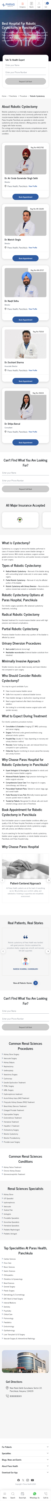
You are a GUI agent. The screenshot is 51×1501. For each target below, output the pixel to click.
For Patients (7, 1447)
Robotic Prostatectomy (12, 1137)
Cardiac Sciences (10, 1258)
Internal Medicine (10, 1302)
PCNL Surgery (9, 1086)
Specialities (6, 1453)
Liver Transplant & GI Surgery (14, 1334)
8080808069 (16, 1396)
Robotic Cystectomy (11, 1133)
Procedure (23, 96)
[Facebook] (18, 1480)
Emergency (23, 7)
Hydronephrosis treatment (13, 1094)
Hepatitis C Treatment (11, 1125)
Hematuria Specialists (11, 1225)
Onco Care (7, 1262)
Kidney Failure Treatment (12, 1167)
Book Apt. (22, 1497)
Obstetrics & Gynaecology (13, 1279)
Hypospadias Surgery (11, 1114)
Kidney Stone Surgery (11, 1054)
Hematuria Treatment (11, 1121)
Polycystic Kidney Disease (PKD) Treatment (19, 1102)
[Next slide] (48, 880)
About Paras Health (10, 1466)
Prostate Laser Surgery (12, 1141)
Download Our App (10, 1472)
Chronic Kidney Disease (12, 1170)
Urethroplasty (8, 1070)
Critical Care (8, 1314)
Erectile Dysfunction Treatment (15, 1082)
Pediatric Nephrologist (12, 1229)
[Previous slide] (2, 880)
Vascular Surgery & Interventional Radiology (19, 1338)
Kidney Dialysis (9, 1062)
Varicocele (7, 1206)
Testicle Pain (8, 1209)
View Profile (33, 186)
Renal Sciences (9, 1283)
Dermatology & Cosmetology (14, 1294)
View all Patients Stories (22, 983)
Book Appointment (25, 196)
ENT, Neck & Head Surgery (13, 1298)
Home (4, 96)
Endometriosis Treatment (13, 1117)
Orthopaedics (8, 1275)
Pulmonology (8, 1318)
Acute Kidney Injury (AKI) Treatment (16, 1098)
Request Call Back (25, 81)
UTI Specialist (8, 1198)
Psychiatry (7, 1310)
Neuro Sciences (9, 1266)
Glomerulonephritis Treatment (14, 1174)
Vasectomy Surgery (10, 1074)
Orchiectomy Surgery (11, 1129)
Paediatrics (8, 1322)
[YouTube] (32, 1480)
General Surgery (9, 1286)
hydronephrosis (9, 1202)
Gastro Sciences (9, 1270)
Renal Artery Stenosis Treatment (15, 1106)
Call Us (45, 1497)
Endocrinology (9, 1326)
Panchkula (13, 96)
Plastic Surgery (9, 1290)
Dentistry (7, 1306)
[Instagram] (27, 1480)
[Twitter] (23, 1480)
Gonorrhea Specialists (11, 1222)
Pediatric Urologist (10, 1233)
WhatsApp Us (34, 1497)
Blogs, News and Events (11, 1459)
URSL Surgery (8, 1090)
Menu (5, 1497)
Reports (31, 7)
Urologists (7, 1214)
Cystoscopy (8, 1078)
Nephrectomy (8, 1066)
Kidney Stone (8, 1194)
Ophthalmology (9, 1330)
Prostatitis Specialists (11, 1218)
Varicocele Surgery (10, 1058)
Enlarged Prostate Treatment (14, 1110)
